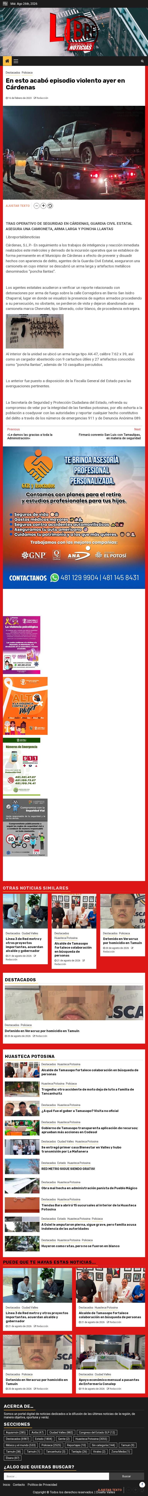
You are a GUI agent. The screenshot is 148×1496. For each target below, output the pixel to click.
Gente (64, 1438)
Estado (61, 1162)
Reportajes (76, 1445)
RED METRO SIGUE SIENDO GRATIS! (68, 1169)
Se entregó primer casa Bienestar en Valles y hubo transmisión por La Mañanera (81, 1149)
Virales (99, 1451)
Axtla (38, 1432)
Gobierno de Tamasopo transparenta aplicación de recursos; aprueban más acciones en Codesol (89, 1130)
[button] (37, 206)
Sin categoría (103, 1445)
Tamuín (13, 1451)
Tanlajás (79, 1451)
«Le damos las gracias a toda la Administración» (29, 434)
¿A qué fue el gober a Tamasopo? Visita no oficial (80, 1111)
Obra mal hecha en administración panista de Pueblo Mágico (89, 1188)
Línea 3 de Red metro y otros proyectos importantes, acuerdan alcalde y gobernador (24, 945)
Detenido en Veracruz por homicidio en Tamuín (122, 941)
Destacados (13, 72)
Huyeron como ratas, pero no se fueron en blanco (80, 1246)
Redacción (42, 98)
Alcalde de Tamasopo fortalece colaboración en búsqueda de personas (73, 949)
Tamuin (127, 1445)
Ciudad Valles (30, 933)
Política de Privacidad (42, 1485)
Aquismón (16, 1432)
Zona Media (120, 1451)
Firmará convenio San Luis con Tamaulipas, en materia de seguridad (110, 434)
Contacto (19, 1485)
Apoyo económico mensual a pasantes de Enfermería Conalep (54, 1031)
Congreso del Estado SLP (97, 1432)
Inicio (6, 1485)
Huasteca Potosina (66, 938)
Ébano (12, 1458)
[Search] (142, 61)
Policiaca (27, 72)
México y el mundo (21, 1445)
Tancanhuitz (55, 1451)
